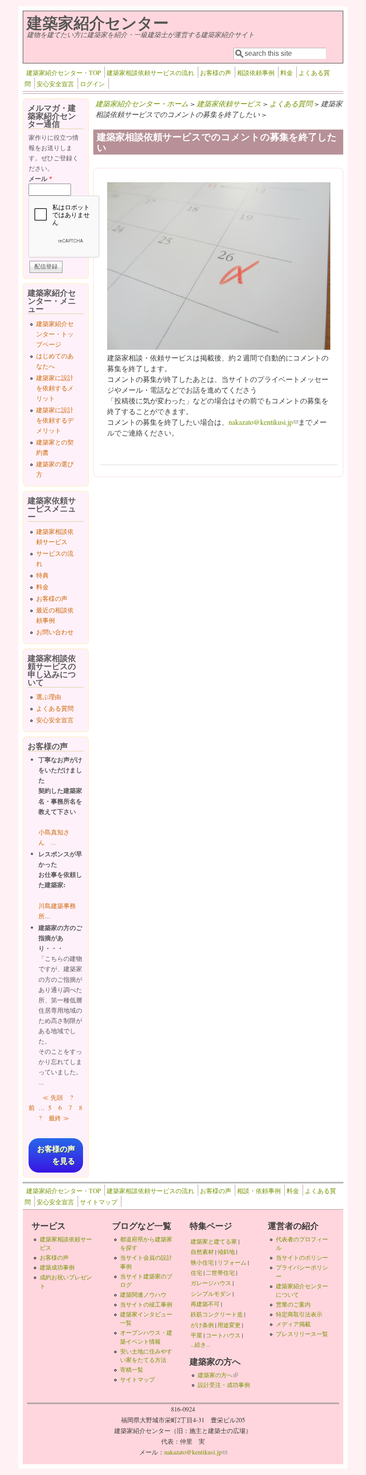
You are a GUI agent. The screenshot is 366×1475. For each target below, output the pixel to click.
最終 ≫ (59, 1118)
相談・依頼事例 (259, 1190)
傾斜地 (226, 1252)
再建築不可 (205, 1304)
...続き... (200, 1345)
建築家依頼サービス (229, 103)
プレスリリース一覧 (302, 1334)
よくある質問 (291, 103)
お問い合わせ (55, 632)
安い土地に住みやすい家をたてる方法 (146, 1355)
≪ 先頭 (52, 1097)
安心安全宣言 (55, 84)
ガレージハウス (211, 1283)
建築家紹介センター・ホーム (142, 103)
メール (40, 178)
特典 (42, 575)
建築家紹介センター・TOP (63, 72)
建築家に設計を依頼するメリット (55, 387)
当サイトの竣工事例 (146, 1304)
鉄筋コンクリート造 (217, 1314)
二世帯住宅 (220, 1273)
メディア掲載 (293, 1324)
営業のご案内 (293, 1304)
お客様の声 (215, 72)
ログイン (92, 84)
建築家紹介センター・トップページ (55, 333)
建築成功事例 (57, 1267)
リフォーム (231, 1262)
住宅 (196, 1273)
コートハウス (223, 1335)
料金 (286, 72)
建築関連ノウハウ (143, 1295)
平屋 (196, 1335)
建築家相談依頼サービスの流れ (150, 72)
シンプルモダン (211, 1294)
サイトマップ (98, 1202)
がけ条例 (202, 1325)
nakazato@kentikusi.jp (263, 422)
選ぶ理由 (48, 696)
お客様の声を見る (56, 1155)
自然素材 (202, 1252)
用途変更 (229, 1325)
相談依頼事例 (255, 72)
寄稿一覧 (131, 1370)
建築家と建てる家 (214, 1241)
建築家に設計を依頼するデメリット (55, 420)
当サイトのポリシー (302, 1257)
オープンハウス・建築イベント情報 (146, 1336)
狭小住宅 (202, 1262)
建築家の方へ (218, 1375)
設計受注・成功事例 (224, 1385)
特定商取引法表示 (299, 1314)
